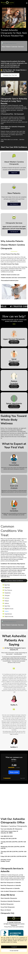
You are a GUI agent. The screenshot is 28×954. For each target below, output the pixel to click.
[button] (26, 3)
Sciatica (6, 611)
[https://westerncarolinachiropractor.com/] (7, 3)
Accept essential (14, 950)
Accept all (14, 947)
